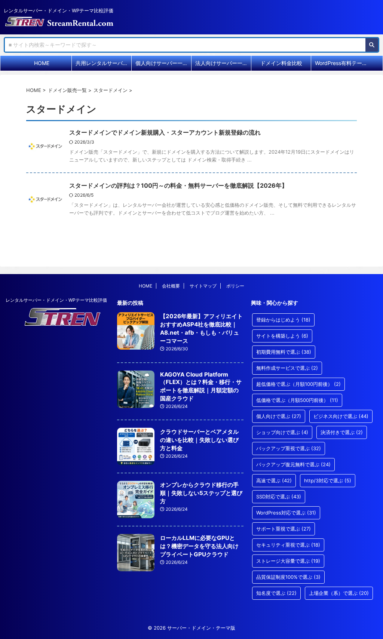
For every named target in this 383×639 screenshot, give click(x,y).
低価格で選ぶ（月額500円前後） (297, 400)
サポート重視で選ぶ (283, 529)
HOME (41, 63)
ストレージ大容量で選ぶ (288, 561)
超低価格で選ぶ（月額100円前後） (298, 384)
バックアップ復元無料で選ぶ (293, 464)
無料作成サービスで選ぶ (287, 368)
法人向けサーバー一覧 (221, 63)
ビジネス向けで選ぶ (340, 416)
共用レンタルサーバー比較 (103, 63)
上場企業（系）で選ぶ (339, 593)
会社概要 (171, 286)
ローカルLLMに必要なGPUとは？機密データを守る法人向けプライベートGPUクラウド (199, 546)
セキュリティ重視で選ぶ (288, 545)
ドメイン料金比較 (281, 63)
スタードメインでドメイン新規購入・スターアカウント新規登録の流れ (165, 132)
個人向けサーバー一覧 (161, 63)
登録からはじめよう (283, 320)
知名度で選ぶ (276, 593)
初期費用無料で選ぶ (283, 352)
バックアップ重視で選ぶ (288, 448)
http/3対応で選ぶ (327, 480)
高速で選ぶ (274, 480)
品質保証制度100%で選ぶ (288, 577)
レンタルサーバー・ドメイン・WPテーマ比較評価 (56, 300)
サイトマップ (203, 286)
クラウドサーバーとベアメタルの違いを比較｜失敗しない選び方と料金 (199, 440)
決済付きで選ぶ (342, 432)
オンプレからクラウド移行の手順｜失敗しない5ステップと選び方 (201, 493)
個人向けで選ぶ (278, 416)
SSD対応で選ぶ (278, 497)
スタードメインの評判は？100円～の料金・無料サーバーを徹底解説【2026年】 (178, 185)
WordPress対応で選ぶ (286, 513)
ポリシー (235, 286)
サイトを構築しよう (282, 336)
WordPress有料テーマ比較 (343, 63)
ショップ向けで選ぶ (282, 432)
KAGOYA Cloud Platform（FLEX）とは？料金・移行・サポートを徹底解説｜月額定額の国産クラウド (201, 386)
